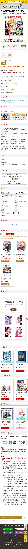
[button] (1, 2)
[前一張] (2, 115)
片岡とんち (8, 83)
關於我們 (5, 525)
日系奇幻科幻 (20, 77)
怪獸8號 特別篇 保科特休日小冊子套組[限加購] (6, 423)
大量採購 (23, 520)
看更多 (23, 46)
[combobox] (13, 2)
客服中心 (23, 525)
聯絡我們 (14, 535)
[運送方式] (25, 540)
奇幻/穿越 (3, 80)
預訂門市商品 (4, 520)
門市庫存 (14, 520)
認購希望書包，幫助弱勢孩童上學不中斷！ (13, 66)
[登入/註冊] (23, 2)
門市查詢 (10, 525)
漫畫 (12, 77)
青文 (7, 89)
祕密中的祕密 (19, 364)
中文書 (6, 77)
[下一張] (26, 115)
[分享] (25, 536)
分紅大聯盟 (17, 525)
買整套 (3, 63)
